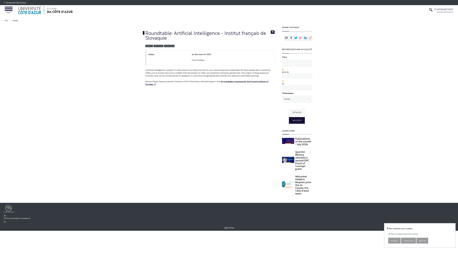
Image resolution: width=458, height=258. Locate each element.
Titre (284, 57)
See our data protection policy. (404, 234)
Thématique (288, 93)
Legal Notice (229, 227)
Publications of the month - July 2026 (303, 141)
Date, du (285, 72)
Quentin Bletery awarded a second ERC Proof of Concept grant (302, 160)
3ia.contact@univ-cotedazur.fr (18, 218)
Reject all (422, 241)
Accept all (394, 241)
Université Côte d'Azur (16, 2)
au (283, 84)
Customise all (408, 241)
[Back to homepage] (45, 10)
